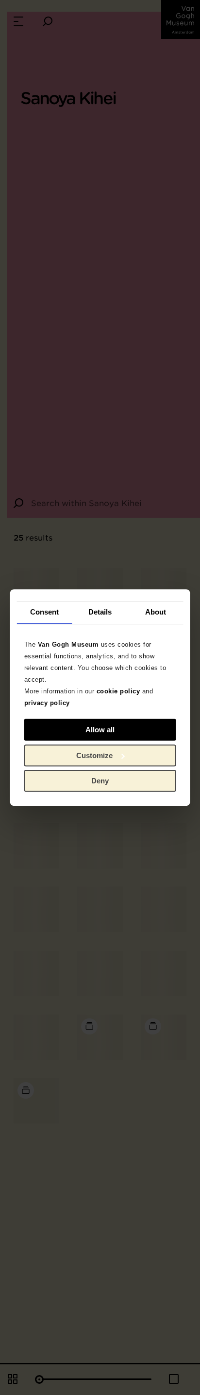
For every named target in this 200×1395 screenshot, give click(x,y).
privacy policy (47, 703)
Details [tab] (100, 612)
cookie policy (118, 691)
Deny (100, 781)
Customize (94, 755)
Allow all (100, 729)
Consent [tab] (44, 612)
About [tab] (156, 612)
